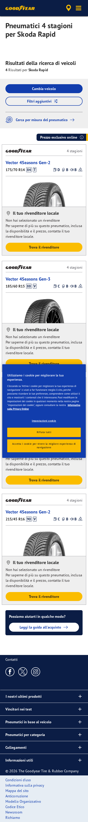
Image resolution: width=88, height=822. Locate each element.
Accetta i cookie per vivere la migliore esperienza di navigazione (44, 445)
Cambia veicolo (44, 88)
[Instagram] (35, 671)
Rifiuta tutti (44, 432)
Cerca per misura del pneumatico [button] (42, 120)
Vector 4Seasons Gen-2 (28, 162)
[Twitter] (23, 671)
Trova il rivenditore (44, 247)
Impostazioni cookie (44, 420)
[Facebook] (10, 671)
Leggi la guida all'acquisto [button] (40, 627)
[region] (44, 411)
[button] (78, 8)
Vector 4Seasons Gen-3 (28, 279)
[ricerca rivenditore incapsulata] (69, 8)
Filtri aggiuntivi (39, 101)
